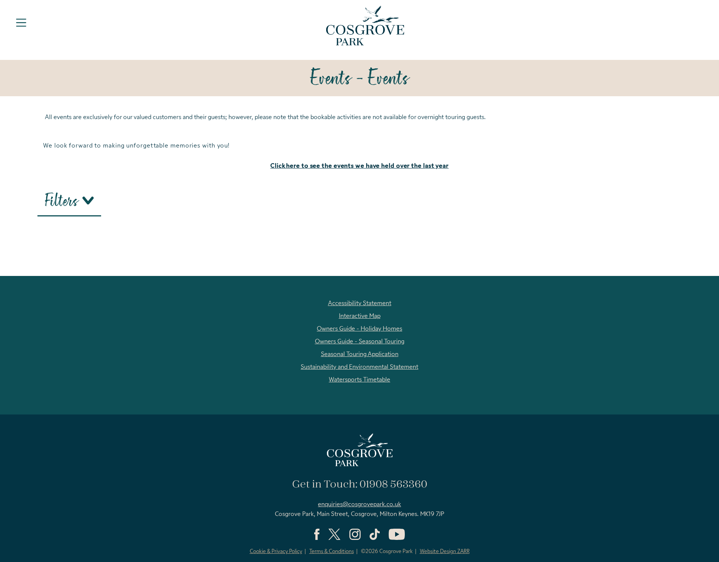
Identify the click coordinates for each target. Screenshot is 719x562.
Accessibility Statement (359, 304)
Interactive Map (359, 316)
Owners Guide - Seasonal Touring (359, 342)
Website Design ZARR (445, 552)
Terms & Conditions (331, 552)
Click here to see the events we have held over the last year (359, 166)
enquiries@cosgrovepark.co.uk (359, 505)
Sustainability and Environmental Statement (359, 367)
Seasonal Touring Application (359, 355)
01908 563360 (393, 484)
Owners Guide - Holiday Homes (359, 329)
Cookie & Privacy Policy (276, 552)
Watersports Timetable (359, 380)
